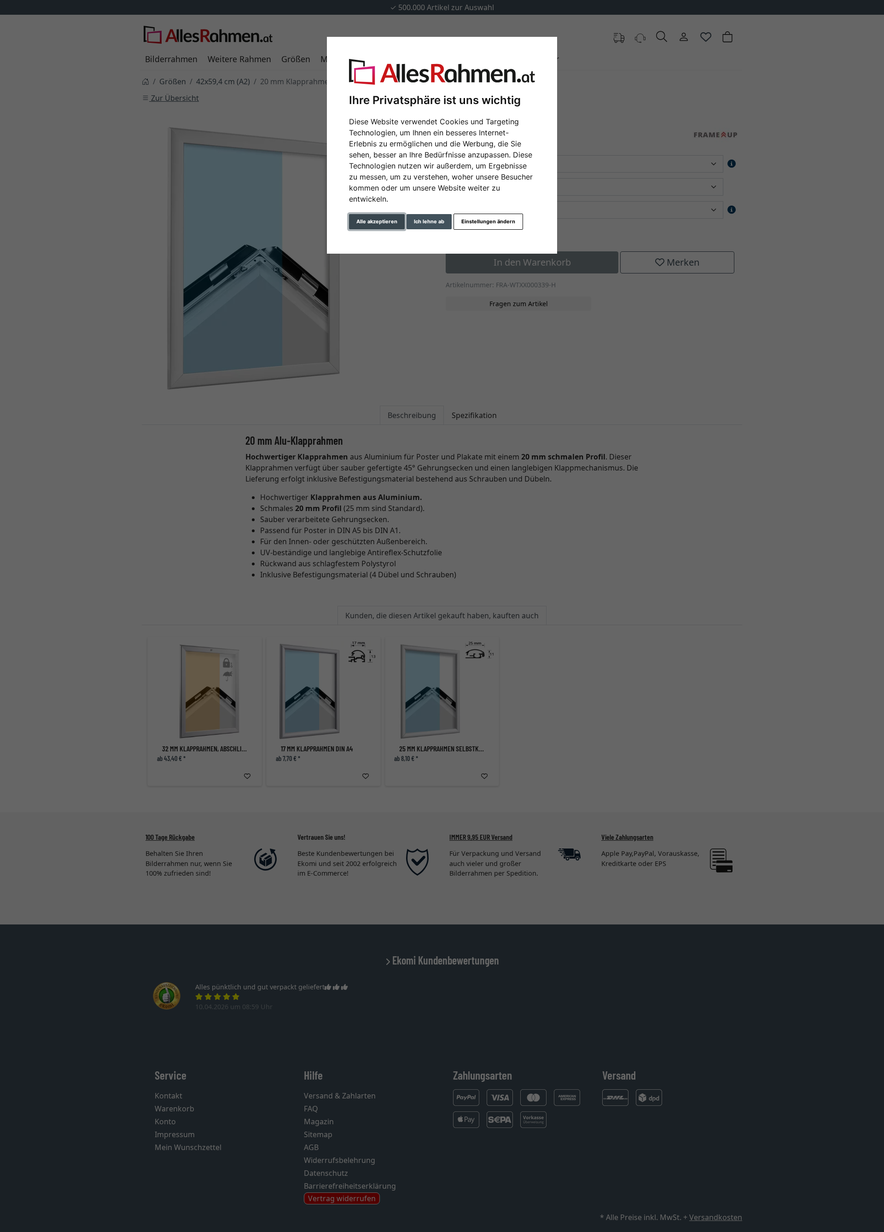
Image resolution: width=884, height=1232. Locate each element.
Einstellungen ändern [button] (488, 221)
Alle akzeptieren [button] (376, 221)
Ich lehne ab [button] (429, 221)
